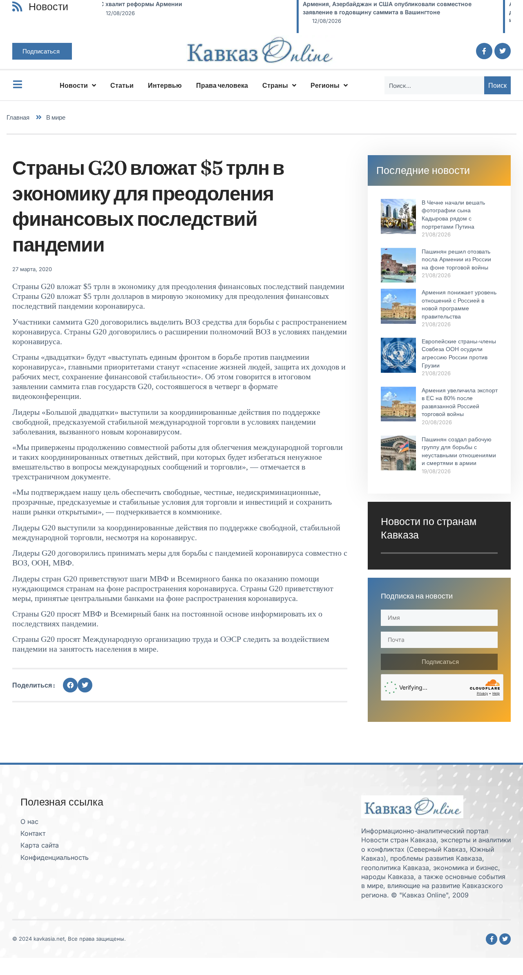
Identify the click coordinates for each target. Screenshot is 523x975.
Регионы (325, 85)
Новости (74, 85)
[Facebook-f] (484, 51)
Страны (275, 85)
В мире (55, 117)
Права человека (222, 85)
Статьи (122, 85)
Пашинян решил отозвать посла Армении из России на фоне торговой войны (456, 259)
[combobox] (434, 85)
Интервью (165, 85)
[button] (70, 685)
